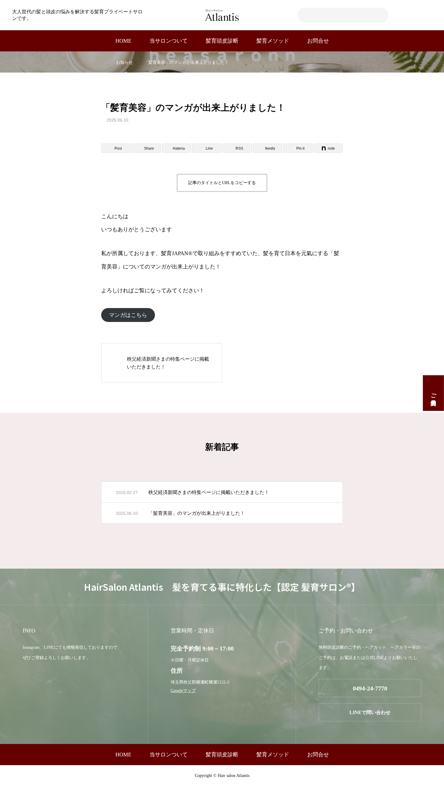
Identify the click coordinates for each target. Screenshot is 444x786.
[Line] (25, 674)
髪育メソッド (272, 41)
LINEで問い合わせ (370, 712)
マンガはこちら (128, 315)
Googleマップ (183, 690)
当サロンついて (169, 41)
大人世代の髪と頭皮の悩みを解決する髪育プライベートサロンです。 (77, 15)
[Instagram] (419, 15)
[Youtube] (429, 15)
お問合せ (318, 41)
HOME (123, 41)
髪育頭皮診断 (222, 41)
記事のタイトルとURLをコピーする (222, 182)
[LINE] (409, 15)
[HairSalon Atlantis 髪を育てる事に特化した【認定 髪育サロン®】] (222, 15)
